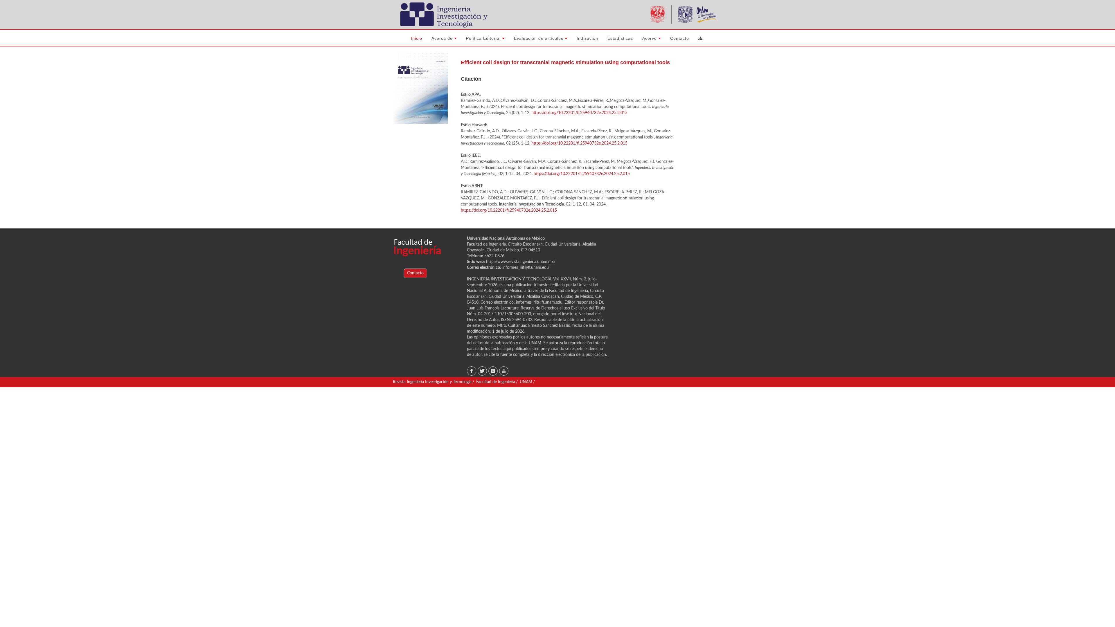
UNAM (526, 382)
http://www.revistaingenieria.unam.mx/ (520, 262)
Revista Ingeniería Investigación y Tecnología (432, 382)
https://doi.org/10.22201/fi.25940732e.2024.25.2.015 (579, 113)
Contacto (415, 273)
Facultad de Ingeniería (495, 382)
